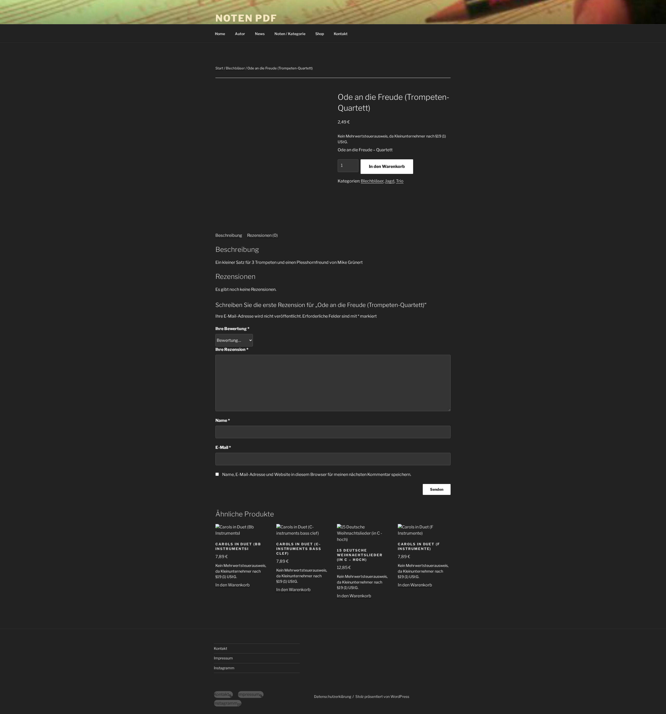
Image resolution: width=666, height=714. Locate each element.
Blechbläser (235, 68)
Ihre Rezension (231, 349)
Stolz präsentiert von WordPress (382, 696)
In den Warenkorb (387, 166)
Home (220, 33)
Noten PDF (246, 18)
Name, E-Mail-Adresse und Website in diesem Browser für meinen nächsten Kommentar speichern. (316, 474)
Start (219, 68)
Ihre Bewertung (232, 328)
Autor (240, 33)
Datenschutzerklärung (332, 696)
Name (222, 420)
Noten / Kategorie (289, 33)
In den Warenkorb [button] (232, 584)
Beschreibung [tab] (228, 235)
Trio (400, 181)
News (260, 33)
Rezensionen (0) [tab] (262, 235)
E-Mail (223, 447)
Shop (319, 33)
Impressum (223, 658)
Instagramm (224, 668)
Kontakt (341, 33)
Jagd (389, 181)
